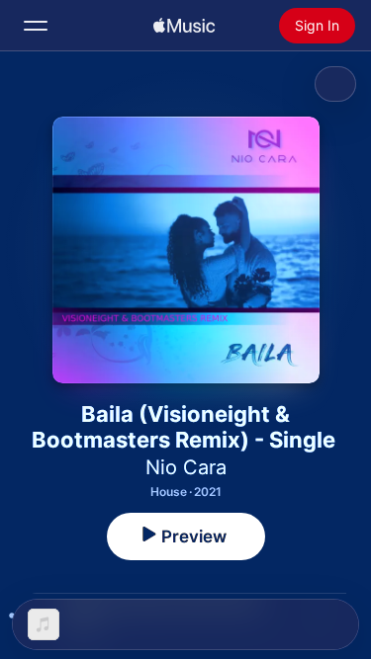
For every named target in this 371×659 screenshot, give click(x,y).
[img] (184, 26)
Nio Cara (186, 467)
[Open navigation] (35, 25)
